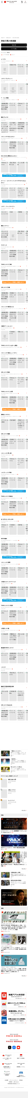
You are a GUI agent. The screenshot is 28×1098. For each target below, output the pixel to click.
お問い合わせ (16, 1081)
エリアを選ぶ (14, 48)
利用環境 (10, 1081)
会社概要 (6, 1080)
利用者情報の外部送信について (14, 1083)
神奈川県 (14, 45)
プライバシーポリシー (13, 1080)
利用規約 (21, 1080)
